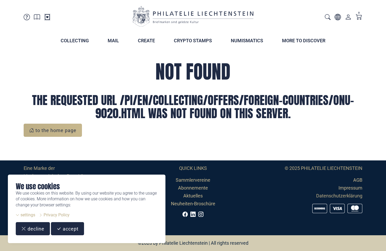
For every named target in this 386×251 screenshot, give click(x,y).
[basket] (359, 17)
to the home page (55, 130)
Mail (113, 40)
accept (70, 229)
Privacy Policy (56, 214)
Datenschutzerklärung (339, 195)
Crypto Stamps (193, 40)
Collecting (75, 40)
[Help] (27, 17)
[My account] (348, 18)
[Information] (37, 17)
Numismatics (247, 40)
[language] (338, 17)
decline (35, 229)
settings (27, 214)
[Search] (328, 17)
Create (146, 40)
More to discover (303, 40)
